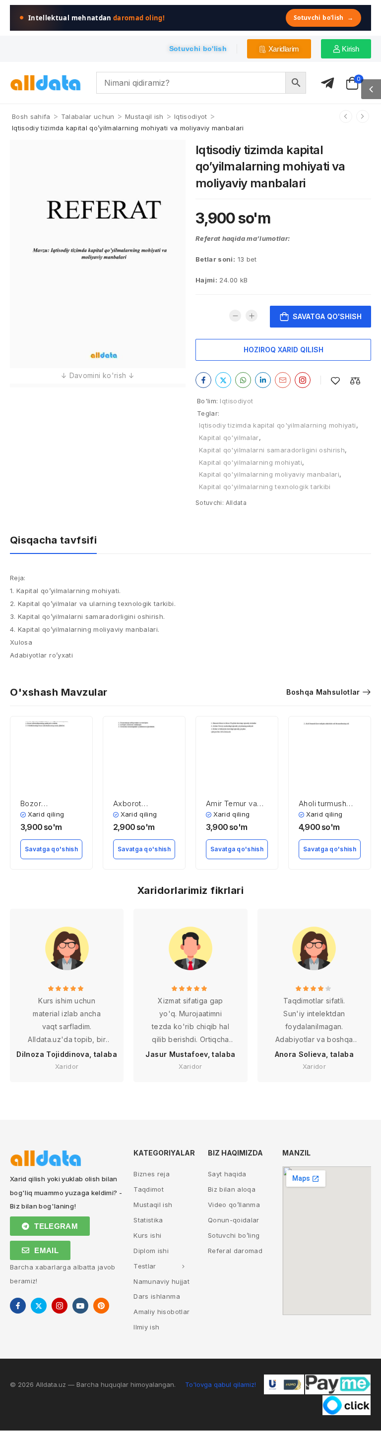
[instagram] (59, 1306)
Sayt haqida (227, 1174)
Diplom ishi (151, 1251)
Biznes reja (151, 1174)
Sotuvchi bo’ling (234, 1235)
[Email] (283, 380)
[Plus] (251, 316)
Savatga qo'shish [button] (51, 849)
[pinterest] (101, 1306)
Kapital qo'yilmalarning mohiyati (250, 462)
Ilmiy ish (146, 1327)
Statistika (148, 1220)
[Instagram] (303, 380)
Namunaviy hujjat (161, 1281)
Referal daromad (235, 1251)
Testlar (144, 1266)
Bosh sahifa (31, 116)
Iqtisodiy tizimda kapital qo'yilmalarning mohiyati (277, 425)
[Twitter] (223, 380)
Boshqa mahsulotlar (323, 692)
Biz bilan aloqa (231, 1189)
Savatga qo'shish (327, 316)
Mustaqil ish (144, 116)
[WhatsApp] (243, 380)
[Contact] (327, 83)
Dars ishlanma (156, 1296)
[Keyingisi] (362, 116)
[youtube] (80, 1306)
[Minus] (235, 316)
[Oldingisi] (345, 116)
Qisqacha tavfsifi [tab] (53, 540)
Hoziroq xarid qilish (283, 349)
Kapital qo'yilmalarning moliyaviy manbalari (269, 474)
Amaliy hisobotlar (161, 1312)
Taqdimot (148, 1189)
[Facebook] (203, 380)
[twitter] (39, 1306)
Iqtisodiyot (190, 116)
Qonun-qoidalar (233, 1220)
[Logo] (45, 83)
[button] (371, 89)
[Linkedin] (263, 380)
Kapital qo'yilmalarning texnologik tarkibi (265, 487)
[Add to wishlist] (335, 381)
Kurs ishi (147, 1235)
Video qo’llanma (234, 1205)
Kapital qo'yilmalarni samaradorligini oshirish (272, 450)
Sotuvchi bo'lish (323, 17)
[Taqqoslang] (355, 380)
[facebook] (18, 1306)
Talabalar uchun (88, 116)
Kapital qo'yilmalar (229, 437)
